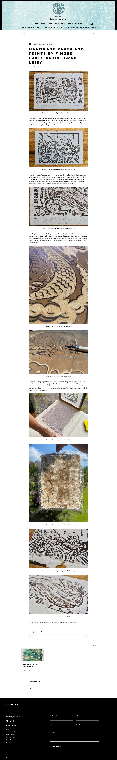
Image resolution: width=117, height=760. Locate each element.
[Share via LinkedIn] (37, 632)
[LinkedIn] (7, 721)
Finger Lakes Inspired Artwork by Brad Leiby (31, 665)
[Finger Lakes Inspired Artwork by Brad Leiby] (32, 655)
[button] (91, 23)
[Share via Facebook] (30, 632)
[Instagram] (10, 721)
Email (52, 724)
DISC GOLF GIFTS (30, 28)
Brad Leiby (58, 17)
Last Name (79, 716)
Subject (78, 724)
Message (52, 733)
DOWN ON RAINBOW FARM (82, 28)
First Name (53, 716)
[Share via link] (41, 632)
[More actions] (87, 44)
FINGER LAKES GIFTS (54, 28)
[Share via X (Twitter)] (33, 632)
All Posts (23, 33)
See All (94, 645)
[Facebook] (13, 721)
